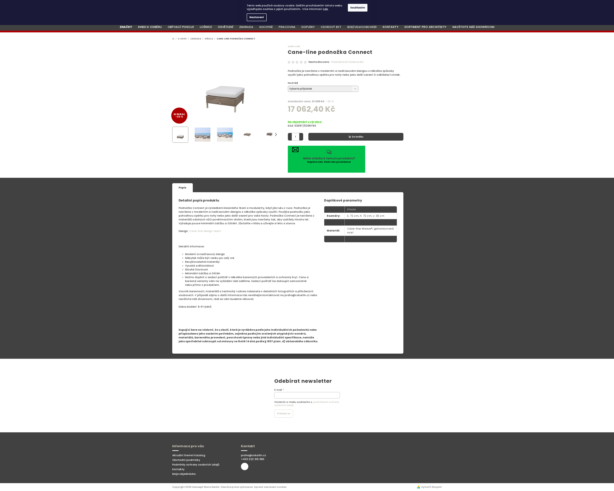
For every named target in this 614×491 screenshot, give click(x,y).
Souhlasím (357, 7)
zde (325, 9)
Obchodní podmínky (186, 460)
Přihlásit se (283, 413)
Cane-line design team (205, 231)
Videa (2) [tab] (251, 187)
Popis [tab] (182, 187)
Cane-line (294, 46)
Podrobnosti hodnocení (347, 62)
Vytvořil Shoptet (431, 487)
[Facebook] (244, 466)
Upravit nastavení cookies (270, 487)
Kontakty (178, 469)
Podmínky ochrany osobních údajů (195, 464)
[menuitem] (126, 27)
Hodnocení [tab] (278, 187)
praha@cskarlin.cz (253, 455)
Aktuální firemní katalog (188, 455)
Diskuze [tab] (305, 187)
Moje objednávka (184, 474)
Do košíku (357, 136)
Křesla (351, 209)
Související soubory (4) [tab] (216, 187)
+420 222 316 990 (252, 459)
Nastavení (256, 17)
